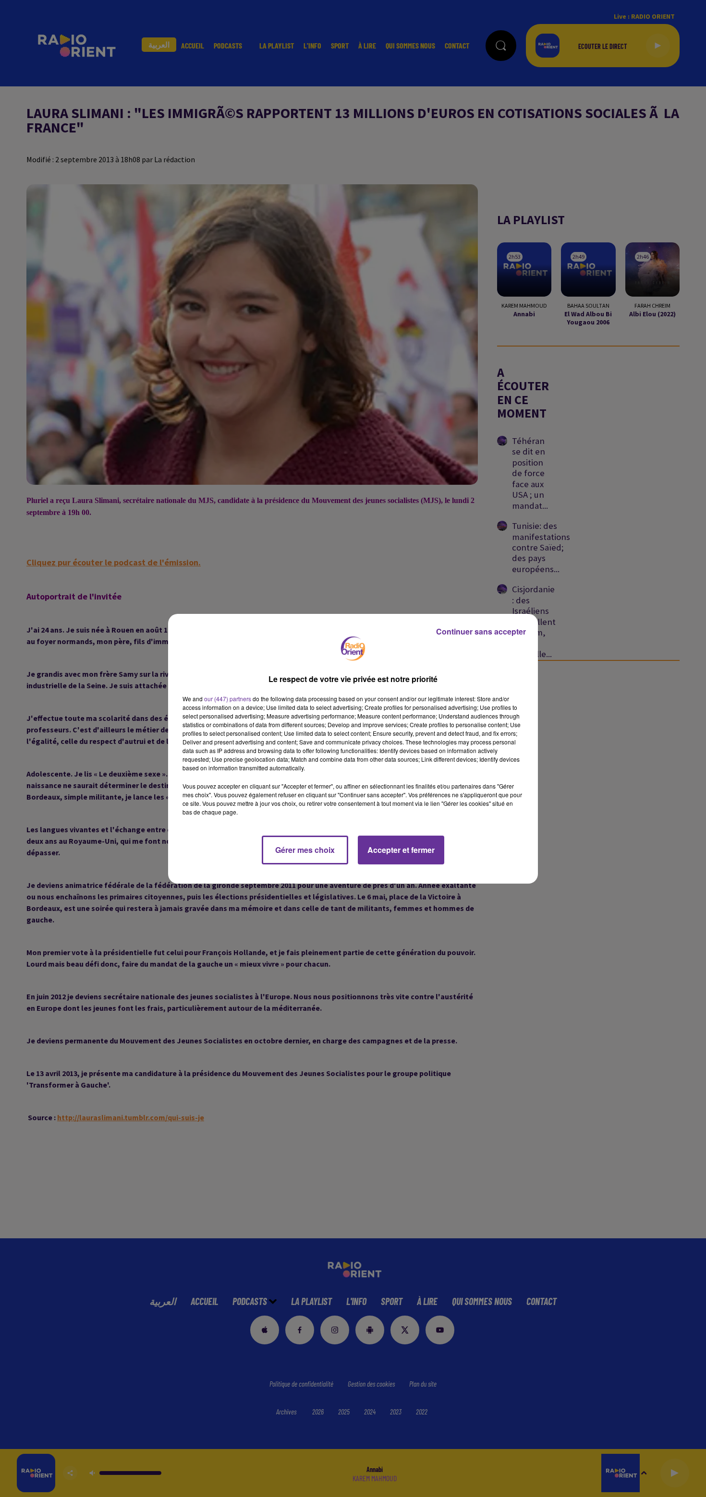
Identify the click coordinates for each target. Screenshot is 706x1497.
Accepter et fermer (401, 849)
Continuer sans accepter (481, 631)
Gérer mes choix (305, 849)
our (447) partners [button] (227, 699)
